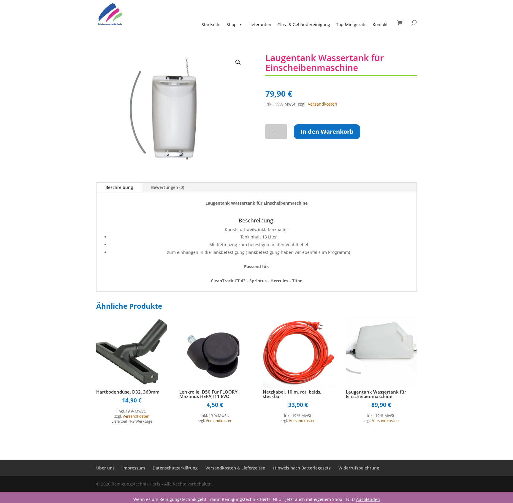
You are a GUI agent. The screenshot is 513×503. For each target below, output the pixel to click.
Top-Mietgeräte (351, 24)
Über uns (105, 468)
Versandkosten (322, 104)
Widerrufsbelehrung (358, 468)
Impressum (133, 468)
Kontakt (380, 24)
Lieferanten (259, 24)
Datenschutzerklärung (175, 468)
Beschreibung (119, 187)
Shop (232, 24)
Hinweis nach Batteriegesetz (302, 468)
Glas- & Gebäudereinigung (303, 24)
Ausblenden (368, 499)
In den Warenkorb (327, 132)
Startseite (211, 24)
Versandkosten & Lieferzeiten (235, 468)
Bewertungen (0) (167, 187)
